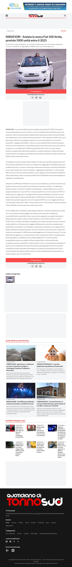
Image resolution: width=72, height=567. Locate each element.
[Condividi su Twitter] (36, 97)
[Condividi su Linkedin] (40, 97)
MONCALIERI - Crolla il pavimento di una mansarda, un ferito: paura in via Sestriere (41, 431)
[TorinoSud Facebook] (14, 541)
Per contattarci (10, 533)
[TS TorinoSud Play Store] (7, 550)
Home (7, 522)
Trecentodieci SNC (36, 559)
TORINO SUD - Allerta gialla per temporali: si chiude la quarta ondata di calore (41, 448)
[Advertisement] (36, 299)
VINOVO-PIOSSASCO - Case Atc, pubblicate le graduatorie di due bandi (50, 365)
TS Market (41, 522)
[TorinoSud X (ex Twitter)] (10, 541)
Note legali (34, 533)
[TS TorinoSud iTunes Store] (13, 550)
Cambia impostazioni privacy (48, 533)
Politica (63, 31)
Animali (33, 522)
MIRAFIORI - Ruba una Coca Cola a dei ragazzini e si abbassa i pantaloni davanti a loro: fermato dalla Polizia (62, 450)
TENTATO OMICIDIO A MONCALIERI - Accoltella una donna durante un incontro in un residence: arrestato (62, 432)
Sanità (27, 522)
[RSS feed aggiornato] (6, 541)
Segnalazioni (9, 525)
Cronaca (14, 522)
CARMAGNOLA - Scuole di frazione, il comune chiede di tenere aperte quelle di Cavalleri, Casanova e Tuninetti (51, 404)
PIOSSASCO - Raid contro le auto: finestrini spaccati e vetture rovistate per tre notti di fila (20, 432)
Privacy (19, 533)
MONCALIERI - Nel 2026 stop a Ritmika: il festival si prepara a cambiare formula (20, 403)
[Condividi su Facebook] (32, 97)
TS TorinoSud (22, 559)
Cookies (26, 533)
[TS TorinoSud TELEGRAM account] (18, 541)
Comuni (53, 522)
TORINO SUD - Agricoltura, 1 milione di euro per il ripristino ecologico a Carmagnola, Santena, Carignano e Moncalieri (20, 367)
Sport (47, 522)
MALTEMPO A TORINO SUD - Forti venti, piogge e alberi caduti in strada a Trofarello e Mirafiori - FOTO (20, 449)
